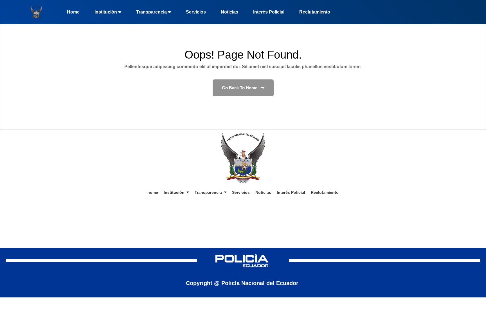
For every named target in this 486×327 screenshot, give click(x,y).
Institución (105, 12)
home (73, 12)
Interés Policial (268, 12)
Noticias (229, 12)
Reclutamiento (314, 12)
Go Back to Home (240, 87)
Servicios (196, 12)
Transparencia (151, 12)
